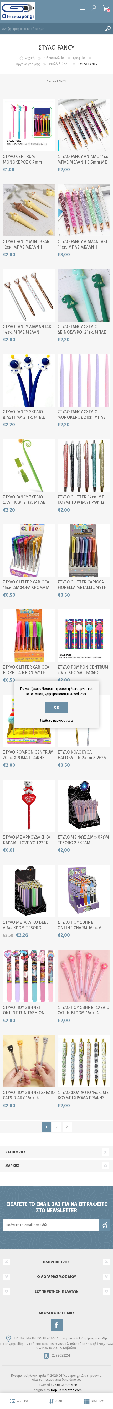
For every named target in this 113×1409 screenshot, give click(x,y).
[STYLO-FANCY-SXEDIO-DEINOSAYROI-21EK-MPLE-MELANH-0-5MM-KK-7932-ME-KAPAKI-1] (84, 295)
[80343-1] (29, 125)
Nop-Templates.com (66, 1390)
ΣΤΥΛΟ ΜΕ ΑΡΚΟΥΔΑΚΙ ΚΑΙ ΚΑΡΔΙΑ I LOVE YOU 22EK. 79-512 (27, 843)
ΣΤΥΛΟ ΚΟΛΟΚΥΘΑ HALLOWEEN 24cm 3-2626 (82, 755)
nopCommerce (66, 1385)
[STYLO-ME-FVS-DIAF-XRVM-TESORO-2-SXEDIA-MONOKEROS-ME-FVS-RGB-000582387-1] (84, 806)
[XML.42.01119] (29, 891)
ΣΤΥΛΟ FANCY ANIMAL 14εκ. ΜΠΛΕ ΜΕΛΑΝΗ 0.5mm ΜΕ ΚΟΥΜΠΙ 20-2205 (83, 162)
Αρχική (30, 58)
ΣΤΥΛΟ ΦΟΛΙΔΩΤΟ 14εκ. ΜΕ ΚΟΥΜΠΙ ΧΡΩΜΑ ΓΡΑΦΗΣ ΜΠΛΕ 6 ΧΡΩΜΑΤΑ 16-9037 (83, 1098)
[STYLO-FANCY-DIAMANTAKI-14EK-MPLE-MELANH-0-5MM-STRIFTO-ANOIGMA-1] (29, 295)
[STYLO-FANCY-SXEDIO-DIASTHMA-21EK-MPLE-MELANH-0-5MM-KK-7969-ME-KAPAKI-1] (29, 380)
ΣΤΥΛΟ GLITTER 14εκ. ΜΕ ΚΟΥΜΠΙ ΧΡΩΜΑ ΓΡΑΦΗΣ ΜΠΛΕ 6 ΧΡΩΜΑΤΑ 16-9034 (82, 503)
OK (56, 707)
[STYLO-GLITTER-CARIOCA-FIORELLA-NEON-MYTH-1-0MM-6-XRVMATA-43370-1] (29, 635)
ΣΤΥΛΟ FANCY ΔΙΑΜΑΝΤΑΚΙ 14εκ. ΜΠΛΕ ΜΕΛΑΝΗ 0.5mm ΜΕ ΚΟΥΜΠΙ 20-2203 (84, 247)
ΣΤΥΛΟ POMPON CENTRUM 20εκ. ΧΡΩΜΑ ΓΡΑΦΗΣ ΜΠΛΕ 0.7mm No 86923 (28, 758)
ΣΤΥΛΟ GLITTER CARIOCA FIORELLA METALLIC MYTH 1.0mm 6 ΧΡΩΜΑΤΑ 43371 (82, 588)
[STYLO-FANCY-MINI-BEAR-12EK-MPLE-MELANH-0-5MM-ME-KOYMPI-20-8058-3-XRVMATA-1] (29, 210)
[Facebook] (57, 1325)
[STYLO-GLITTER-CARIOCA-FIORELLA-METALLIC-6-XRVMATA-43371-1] (84, 550)
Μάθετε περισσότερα (56, 720)
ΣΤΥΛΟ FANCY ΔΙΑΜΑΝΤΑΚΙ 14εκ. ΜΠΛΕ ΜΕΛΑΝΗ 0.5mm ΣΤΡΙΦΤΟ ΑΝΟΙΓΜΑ (28, 332)
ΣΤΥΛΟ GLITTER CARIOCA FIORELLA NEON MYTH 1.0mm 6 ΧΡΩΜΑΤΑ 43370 (26, 673)
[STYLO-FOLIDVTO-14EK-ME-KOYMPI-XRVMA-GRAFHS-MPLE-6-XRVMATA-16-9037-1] (84, 1061)
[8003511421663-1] (29, 550)
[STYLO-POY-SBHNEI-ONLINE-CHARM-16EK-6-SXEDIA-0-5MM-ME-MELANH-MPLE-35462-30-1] (84, 891)
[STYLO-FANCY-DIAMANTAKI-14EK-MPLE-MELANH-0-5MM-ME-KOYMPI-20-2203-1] (84, 210)
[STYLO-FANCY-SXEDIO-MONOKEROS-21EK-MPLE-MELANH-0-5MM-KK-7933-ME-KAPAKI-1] (84, 380)
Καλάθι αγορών (106, 8)
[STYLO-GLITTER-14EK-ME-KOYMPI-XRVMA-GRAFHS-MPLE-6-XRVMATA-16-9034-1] (84, 465)
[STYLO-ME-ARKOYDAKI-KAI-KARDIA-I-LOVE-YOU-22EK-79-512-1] (29, 806)
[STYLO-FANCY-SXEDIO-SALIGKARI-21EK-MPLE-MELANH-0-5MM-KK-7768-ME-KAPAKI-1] (29, 465)
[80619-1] (84, 635)
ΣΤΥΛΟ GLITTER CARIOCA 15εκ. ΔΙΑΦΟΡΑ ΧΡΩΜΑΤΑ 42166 (26, 588)
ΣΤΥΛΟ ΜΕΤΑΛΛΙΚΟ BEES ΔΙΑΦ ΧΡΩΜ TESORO (26, 925)
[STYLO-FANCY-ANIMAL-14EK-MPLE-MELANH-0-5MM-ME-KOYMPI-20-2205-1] (84, 125)
